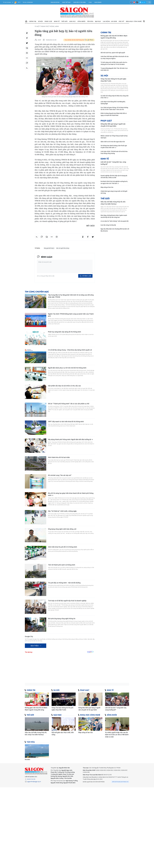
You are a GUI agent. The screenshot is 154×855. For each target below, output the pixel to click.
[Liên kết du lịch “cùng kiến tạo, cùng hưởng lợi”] (117, 699)
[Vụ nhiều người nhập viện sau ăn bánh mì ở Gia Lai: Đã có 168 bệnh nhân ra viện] (117, 724)
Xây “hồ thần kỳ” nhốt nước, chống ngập (62, 511)
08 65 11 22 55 (31, 779)
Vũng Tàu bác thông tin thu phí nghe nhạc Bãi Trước (113, 80)
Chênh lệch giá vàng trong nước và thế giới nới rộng (114, 192)
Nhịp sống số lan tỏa (107, 187)
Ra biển (27, 759)
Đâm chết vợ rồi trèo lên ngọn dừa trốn (113, 141)
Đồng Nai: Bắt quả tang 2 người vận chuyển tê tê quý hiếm (113, 125)
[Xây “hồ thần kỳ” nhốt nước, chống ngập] (35, 517)
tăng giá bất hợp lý (49, 248)
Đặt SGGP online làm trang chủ (120, 781)
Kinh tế (57, 21)
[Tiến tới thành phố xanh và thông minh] (35, 571)
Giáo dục (72, 21)
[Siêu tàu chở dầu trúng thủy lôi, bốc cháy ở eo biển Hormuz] (37, 724)
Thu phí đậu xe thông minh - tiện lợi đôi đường (64, 583)
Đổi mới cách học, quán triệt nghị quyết (113, 52)
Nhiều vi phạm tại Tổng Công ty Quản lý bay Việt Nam (114, 137)
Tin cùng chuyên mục (37, 291)
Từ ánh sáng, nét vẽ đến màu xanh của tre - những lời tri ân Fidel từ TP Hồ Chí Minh (114, 63)
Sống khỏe (81, 21)
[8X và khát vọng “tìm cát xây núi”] (35, 481)
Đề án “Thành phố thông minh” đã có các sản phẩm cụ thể (68, 404)
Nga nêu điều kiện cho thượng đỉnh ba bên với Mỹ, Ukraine (115, 230)
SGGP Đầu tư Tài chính (79, 2)
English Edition (55, 2)
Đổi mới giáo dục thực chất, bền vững (63, 733)
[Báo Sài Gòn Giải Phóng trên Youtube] (134, 2)
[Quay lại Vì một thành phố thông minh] (27, 68)
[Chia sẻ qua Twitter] (27, 43)
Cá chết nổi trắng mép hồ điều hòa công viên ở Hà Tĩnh (115, 97)
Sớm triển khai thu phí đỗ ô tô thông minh (62, 547)
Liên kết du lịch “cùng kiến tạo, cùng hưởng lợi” (113, 163)
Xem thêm (143, 21)
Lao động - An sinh (110, 21)
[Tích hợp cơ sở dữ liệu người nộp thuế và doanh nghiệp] (35, 607)
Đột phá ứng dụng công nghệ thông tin (61, 618)
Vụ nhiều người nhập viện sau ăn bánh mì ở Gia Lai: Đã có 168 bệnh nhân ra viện (117, 734)
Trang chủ (26, 21)
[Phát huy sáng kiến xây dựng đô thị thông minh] (35, 338)
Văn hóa (90, 21)
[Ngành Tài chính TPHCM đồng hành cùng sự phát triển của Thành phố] (35, 320)
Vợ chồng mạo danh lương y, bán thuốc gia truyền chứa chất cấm (114, 146)
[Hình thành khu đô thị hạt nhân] (35, 463)
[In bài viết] (27, 53)
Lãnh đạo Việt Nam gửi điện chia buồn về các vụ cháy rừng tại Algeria (115, 57)
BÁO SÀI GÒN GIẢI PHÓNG (77, 12)
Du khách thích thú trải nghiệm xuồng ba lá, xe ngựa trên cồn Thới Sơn (114, 182)
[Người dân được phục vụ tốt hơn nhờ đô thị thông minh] (35, 374)
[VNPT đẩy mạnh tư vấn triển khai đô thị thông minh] (35, 428)
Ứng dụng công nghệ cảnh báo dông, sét (62, 529)
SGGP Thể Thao (66, 2)
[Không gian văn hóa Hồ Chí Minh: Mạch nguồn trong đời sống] (37, 699)
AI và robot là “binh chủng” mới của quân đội (115, 221)
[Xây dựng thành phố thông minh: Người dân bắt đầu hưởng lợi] (35, 445)
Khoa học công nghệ (134, 21)
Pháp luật (48, 21)
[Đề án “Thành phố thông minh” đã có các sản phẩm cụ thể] (35, 410)
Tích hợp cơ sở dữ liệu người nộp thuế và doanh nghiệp (67, 601)
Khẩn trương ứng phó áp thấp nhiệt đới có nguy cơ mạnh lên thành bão (114, 114)
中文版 (90, 2)
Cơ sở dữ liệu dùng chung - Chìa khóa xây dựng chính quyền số (70, 350)
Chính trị (32, 21)
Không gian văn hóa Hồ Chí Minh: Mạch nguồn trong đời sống (114, 37)
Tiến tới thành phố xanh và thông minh (61, 565)
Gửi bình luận (86, 276)
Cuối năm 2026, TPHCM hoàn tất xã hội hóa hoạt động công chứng (114, 152)
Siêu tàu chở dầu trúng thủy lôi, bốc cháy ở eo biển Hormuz (113, 203)
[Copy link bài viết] (27, 58)
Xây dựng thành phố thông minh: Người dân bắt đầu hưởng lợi (69, 439)
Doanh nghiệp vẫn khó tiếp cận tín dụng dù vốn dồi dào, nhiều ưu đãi (114, 176)
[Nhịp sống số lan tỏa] (90, 724)
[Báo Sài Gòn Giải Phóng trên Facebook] (131, 2)
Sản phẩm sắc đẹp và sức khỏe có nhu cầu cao (64, 386)
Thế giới (64, 21)
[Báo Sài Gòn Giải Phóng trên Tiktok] (137, 2)
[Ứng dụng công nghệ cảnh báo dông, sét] (35, 535)
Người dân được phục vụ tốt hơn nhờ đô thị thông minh (67, 368)
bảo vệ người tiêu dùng (62, 248)
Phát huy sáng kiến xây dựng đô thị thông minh (64, 332)
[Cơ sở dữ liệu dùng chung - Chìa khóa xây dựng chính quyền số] (35, 356)
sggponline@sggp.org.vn (34, 781)
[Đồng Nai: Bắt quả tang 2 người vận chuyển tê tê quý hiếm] (90, 699)
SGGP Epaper (97, 2)
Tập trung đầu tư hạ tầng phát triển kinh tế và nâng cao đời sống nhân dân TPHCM (71, 296)
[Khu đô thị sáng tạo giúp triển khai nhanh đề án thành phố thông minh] (35, 499)
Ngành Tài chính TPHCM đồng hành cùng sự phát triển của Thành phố (71, 315)
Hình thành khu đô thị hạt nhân (59, 457)
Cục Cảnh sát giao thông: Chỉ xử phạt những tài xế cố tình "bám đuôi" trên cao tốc (114, 108)
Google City (29, 636)
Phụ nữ (121, 21)
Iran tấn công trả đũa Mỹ (108, 225)
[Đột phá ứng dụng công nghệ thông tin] (35, 625)
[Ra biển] (37, 751)
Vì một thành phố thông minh (47, 26)
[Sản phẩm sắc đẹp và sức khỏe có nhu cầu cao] (35, 392)
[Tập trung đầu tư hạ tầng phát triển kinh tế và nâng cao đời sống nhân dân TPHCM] (35, 301)
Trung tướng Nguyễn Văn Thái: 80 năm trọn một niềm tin (114, 69)
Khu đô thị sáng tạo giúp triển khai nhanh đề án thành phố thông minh (70, 494)
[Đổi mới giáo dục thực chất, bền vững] (64, 724)
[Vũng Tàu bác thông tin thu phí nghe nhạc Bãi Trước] (64, 699)
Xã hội (40, 21)
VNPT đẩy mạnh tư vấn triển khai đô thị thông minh (66, 421)
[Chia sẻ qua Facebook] (27, 38)
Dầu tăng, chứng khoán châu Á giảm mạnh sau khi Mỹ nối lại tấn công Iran (114, 216)
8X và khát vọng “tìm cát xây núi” (60, 475)
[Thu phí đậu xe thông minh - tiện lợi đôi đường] (35, 589)
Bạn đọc (98, 21)
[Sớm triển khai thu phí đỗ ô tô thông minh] (35, 553)
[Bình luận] (27, 63)
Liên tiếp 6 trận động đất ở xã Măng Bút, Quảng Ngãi (113, 102)
